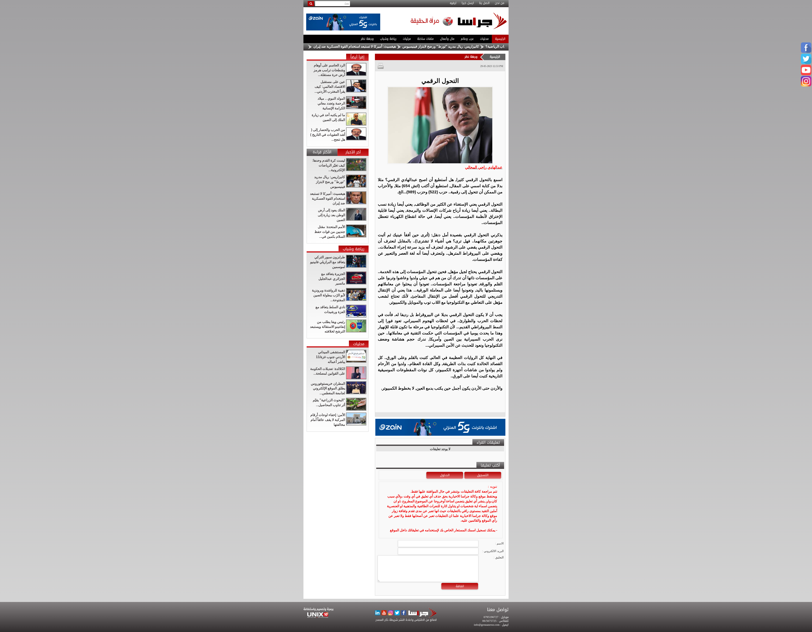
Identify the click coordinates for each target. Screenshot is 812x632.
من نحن (499, 3)
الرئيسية (500, 39)
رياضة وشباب (388, 39)
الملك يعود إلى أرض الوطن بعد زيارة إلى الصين (311, 46)
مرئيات (407, 39)
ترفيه (453, 3)
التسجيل (482, 475)
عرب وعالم (467, 39)
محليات (484, 39)
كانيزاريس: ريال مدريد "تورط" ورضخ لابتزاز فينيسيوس (477, 46)
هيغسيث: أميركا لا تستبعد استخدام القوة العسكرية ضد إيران (391, 46)
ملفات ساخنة (425, 39)
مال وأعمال (447, 39)
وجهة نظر (367, 39)
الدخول (445, 475)
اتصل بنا (484, 3)
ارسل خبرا (468, 3)
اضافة (460, 586)
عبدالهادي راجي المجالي (483, 167)
